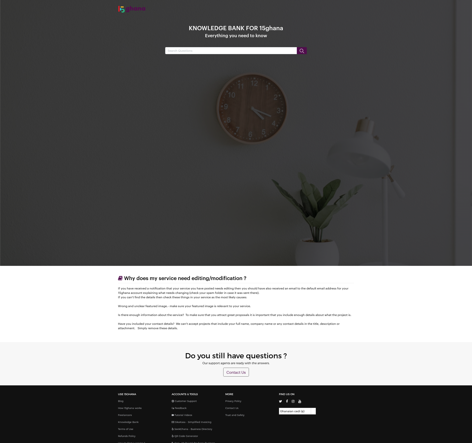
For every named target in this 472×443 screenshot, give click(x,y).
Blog (120, 401)
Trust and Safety (234, 415)
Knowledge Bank (128, 422)
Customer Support (185, 401)
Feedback (180, 408)
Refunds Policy (127, 436)
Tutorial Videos (183, 415)
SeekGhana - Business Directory (193, 429)
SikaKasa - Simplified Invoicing (192, 422)
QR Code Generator (186, 436)
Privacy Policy (233, 401)
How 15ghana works (130, 408)
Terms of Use (125, 429)
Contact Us (236, 372)
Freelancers (125, 415)
